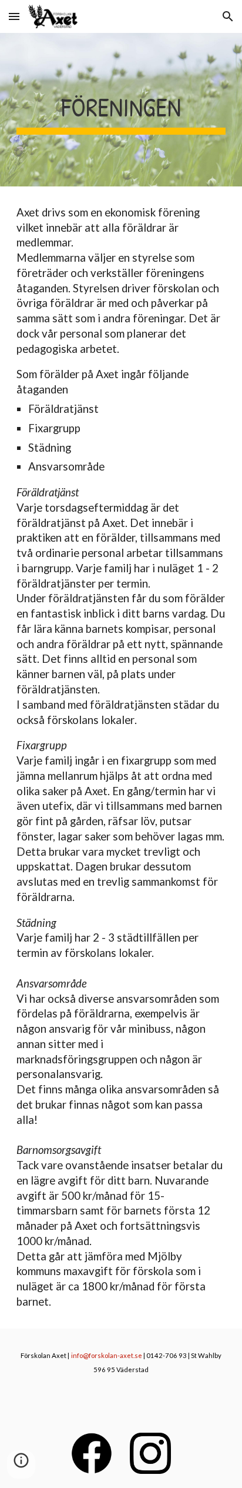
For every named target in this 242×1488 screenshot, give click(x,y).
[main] (121, 109)
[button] (14, 16)
